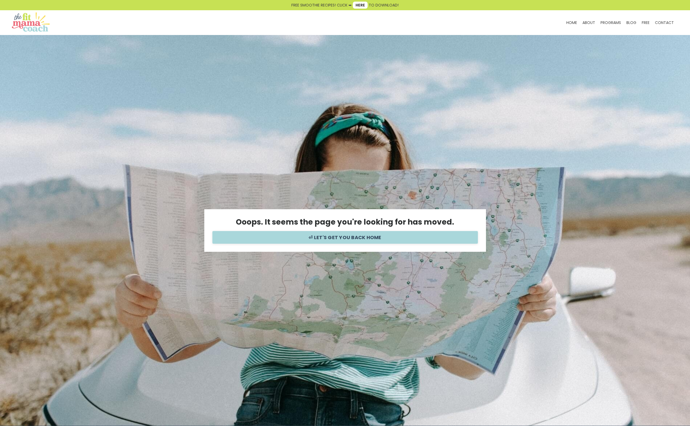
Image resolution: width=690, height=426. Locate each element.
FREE (646, 22)
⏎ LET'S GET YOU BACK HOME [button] (345, 237)
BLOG (631, 22)
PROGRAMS (611, 22)
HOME (571, 22)
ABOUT (588, 22)
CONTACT (664, 22)
